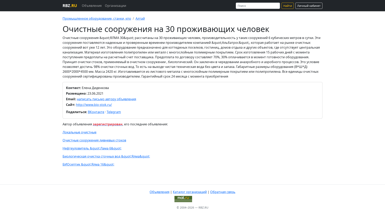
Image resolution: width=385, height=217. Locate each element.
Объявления (92, 5)
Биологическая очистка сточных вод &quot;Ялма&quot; (106, 156)
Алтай (140, 18)
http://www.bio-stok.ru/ (94, 104)
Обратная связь (222, 192)
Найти (287, 6)
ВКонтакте (96, 112)
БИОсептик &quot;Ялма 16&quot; (88, 164)
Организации (115, 5)
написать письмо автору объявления (106, 99)
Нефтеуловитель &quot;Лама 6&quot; (92, 148)
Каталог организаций (190, 192)
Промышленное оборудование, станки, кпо (97, 18)
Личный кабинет (309, 6)
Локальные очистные (79, 132)
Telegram (114, 112)
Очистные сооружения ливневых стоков (94, 140)
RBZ (70, 5)
